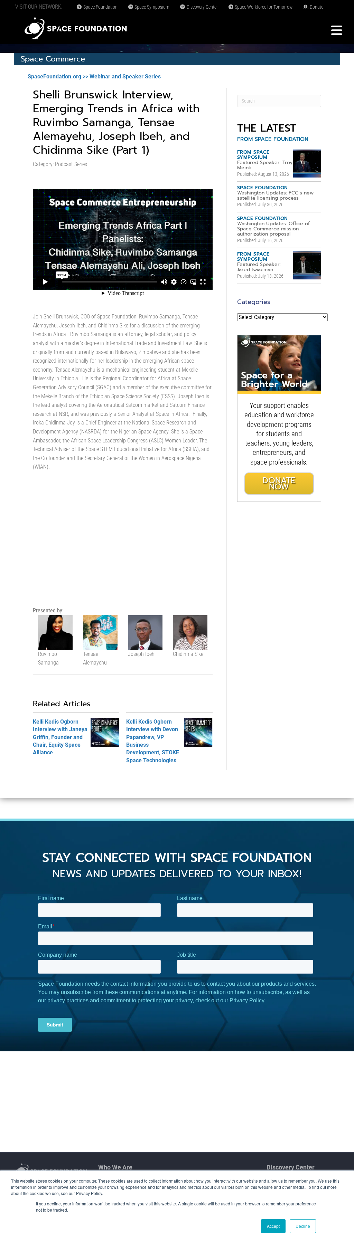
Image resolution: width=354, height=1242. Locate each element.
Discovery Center (202, 7)
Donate (316, 7)
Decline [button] (303, 1226)
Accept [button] (273, 1226)
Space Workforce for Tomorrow (263, 7)
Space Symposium (151, 7)
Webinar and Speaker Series (125, 76)
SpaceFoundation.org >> (58, 76)
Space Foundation (100, 7)
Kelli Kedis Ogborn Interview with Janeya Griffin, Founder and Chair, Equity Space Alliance (60, 737)
